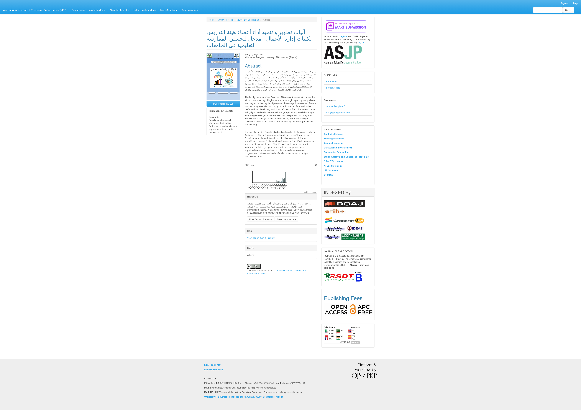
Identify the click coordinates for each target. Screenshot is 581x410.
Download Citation (286, 219)
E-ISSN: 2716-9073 (213, 369)
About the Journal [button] (118, 10)
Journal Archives (97, 10)
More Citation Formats (260, 219)
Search (568, 10)
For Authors (332, 81)
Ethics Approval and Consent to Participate (346, 156)
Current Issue (78, 10)
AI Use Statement (333, 165)
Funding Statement (334, 138)
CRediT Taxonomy (333, 161)
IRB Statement (331, 170)
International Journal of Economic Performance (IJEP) (34, 10)
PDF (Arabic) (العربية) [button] (223, 103)
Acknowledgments (333, 143)
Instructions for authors (144, 10)
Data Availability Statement (338, 147)
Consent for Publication (336, 152)
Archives (222, 19)
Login (576, 3)
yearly (314, 192)
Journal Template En (336, 106)
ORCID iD (328, 174)
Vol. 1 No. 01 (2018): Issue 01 (245, 19)
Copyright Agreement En (338, 112)
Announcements (190, 10)
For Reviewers (333, 87)
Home (212, 19)
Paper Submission (168, 10)
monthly (305, 192)
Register (564, 3)
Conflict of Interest (333, 133)
